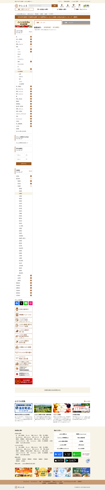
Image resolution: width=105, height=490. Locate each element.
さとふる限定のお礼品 (21, 142)
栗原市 (20, 218)
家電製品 (18, 103)
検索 (55, 5)
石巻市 (20, 233)
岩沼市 (20, 223)
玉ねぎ (19, 54)
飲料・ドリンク (19, 91)
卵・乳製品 (18, 86)
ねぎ (19, 56)
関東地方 (18, 282)
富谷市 (20, 220)
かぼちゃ (21, 76)
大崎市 (20, 228)
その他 (17, 126)
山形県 (19, 278)
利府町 (20, 200)
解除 (31, 31)
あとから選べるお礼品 (21, 131)
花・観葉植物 (19, 123)
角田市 (20, 268)
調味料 (17, 101)
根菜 (19, 61)
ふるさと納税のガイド (62, 5)
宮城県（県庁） (22, 238)
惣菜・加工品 (19, 98)
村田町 (20, 215)
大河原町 (21, 265)
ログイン (60, 1)
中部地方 (18, 285)
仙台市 (20, 263)
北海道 (17, 176)
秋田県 (19, 275)
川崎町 (20, 213)
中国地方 (18, 290)
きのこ (19, 69)
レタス (20, 81)
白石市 (20, 203)
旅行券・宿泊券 (19, 106)
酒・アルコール (19, 88)
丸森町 (20, 193)
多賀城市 (21, 235)
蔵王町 (20, 243)
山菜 (20, 73)
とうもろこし (21, 59)
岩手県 (19, 183)
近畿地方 (18, 287)
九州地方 (18, 295)
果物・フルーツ (19, 44)
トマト (19, 51)
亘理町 (20, 240)
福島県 (19, 280)
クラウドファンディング (85, 1)
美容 (17, 116)
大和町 (20, 255)
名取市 (20, 210)
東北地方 (18, 178)
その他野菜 (20, 71)
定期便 (17, 128)
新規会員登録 (67, 1)
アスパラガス (21, 64)
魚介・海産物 (19, 39)
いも (19, 49)
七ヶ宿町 (21, 225)
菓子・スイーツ (19, 93)
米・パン (18, 41)
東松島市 (21, 273)
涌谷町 (20, 270)
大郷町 (20, 258)
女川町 (20, 245)
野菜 (17, 46)
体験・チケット (19, 108)
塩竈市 (20, 230)
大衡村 (20, 196)
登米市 (20, 205)
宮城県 (19, 186)
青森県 (19, 181)
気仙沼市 (21, 248)
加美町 (20, 198)
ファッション (19, 118)
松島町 (20, 253)
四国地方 (18, 292)
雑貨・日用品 (19, 111)
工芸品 (17, 121)
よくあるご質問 (75, 1)
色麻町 (20, 191)
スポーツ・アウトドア (21, 113)
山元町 (20, 208)
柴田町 (20, 188)
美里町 (20, 250)
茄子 (20, 79)
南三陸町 (21, 260)
